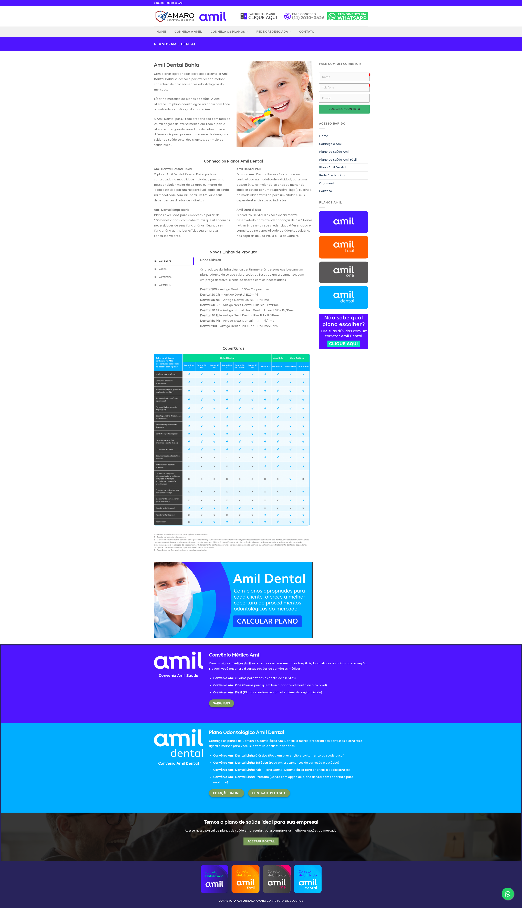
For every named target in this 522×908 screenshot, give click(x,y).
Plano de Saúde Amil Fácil (338, 159)
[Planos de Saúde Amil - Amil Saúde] (190, 16)
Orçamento (327, 183)
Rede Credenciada (272, 31)
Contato (306, 31)
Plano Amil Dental (332, 167)
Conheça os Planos (228, 31)
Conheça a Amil (188, 31)
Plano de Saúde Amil (334, 151)
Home (161, 31)
